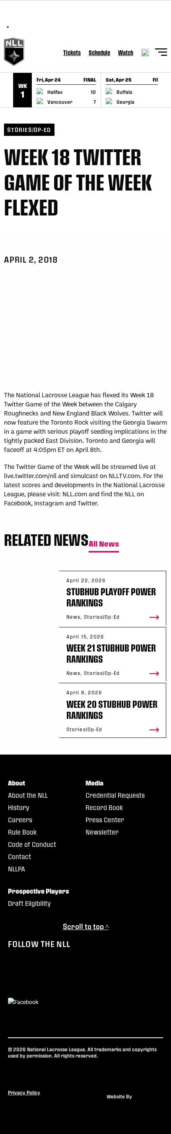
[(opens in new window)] (23, 1003)
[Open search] (145, 53)
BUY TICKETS (94, 18)
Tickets (72, 52)
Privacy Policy (24, 1092)
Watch (125, 52)
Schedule (99, 52)
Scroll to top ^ (86, 926)
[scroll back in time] (6, 90)
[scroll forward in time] (164, 90)
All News (104, 544)
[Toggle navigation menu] (161, 53)
